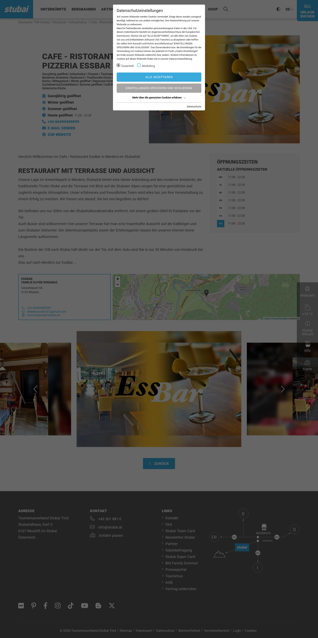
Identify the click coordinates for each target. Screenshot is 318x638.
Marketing (148, 66)
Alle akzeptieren (159, 77)
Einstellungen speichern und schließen (159, 88)
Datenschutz (194, 106)
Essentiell (127, 66)
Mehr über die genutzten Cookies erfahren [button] (157, 97)
